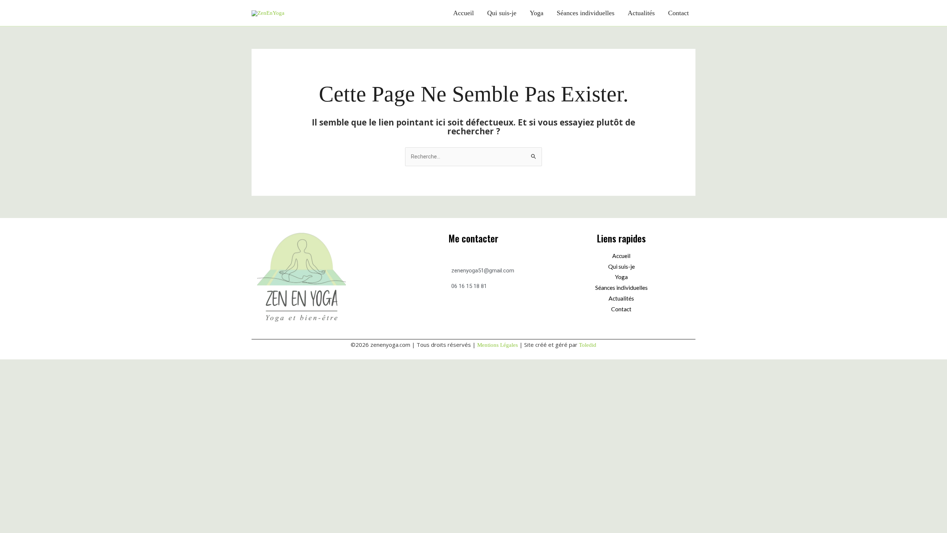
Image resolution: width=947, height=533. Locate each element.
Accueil (463, 13)
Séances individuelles (585, 13)
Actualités (641, 13)
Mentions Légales (497, 345)
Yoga (536, 13)
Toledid (587, 345)
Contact (678, 13)
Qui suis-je (501, 13)
